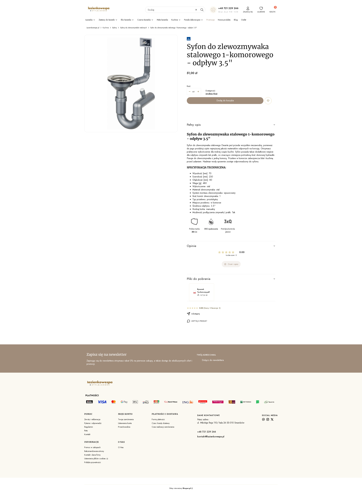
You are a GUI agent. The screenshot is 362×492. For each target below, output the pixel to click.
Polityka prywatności (92, 462)
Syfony (114, 27)
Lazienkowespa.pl (93, 27)
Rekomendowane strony (94, 451)
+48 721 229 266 (228, 8)
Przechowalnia (124, 426)
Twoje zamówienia (126, 419)
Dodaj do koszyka (225, 100)
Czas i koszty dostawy (161, 423)
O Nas (120, 447)
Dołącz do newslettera (213, 360)
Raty (86, 430)
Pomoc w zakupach (92, 447)
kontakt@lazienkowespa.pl (210, 436)
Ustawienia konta (125, 423)
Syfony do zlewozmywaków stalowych (133, 27)
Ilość (189, 86)
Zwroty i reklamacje (92, 419)
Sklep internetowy (180, 488)
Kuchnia (106, 27)
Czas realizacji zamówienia (163, 426)
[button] (201, 9)
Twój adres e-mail (206, 354)
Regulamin (88, 426)
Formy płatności (158, 419)
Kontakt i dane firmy (92, 454)
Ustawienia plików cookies (95, 458)
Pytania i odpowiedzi (92, 423)
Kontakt (87, 434)
